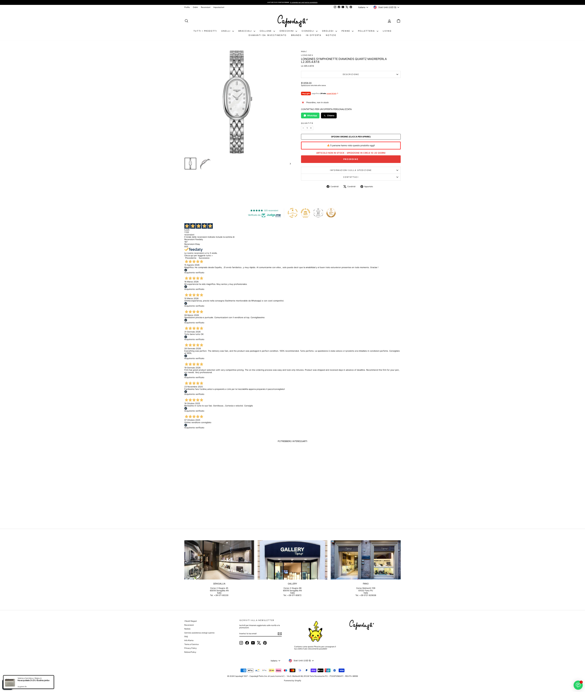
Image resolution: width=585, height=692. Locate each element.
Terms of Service (191, 644)
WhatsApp (312, 115)
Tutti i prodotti (205, 31)
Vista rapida (210, 498)
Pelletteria (367, 31)
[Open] (7, 684)
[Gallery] (293, 560)
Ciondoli (308, 31)
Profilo (187, 7)
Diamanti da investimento (267, 35)
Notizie (331, 35)
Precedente (190, 258)
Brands (296, 35)
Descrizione (351, 74)
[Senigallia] (219, 560)
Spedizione (305, 85)
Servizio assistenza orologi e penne (199, 633)
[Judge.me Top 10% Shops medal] (331, 213)
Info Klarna (188, 640)
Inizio (303, 51)
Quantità (307, 123)
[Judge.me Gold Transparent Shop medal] (293, 213)
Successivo (204, 258)
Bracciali (245, 31)
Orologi (328, 31)
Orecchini (287, 31)
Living (387, 31)
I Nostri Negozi (190, 621)
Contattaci (350, 177)
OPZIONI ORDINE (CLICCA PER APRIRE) (351, 137)
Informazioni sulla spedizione (351, 170)
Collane (266, 31)
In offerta (313, 35)
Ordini (195, 7)
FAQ (186, 636)
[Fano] (366, 560)
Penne (346, 31)
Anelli (226, 31)
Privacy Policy (190, 648)
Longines (307, 55)
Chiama (330, 115)
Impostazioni (218, 7)
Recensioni (205, 7)
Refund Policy (190, 652)
